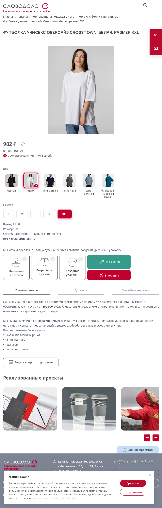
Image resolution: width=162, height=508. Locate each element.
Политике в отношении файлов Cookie (54, 498)
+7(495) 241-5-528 (133, 461)
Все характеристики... (19, 238)
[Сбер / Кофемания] (89, 409)
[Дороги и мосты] (30, 409)
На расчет (113, 261)
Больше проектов (140, 450)
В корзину (112, 275)
